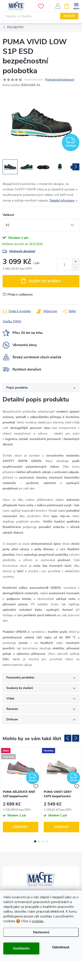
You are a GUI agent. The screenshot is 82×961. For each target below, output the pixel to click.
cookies (38, 921)
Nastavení (41, 932)
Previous (67, 738)
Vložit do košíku (44, 281)
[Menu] (76, 6)
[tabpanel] (20, 791)
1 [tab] (35, 841)
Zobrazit (20, 827)
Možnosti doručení (22, 251)
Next (75, 738)
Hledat (69, 16)
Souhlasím (21, 948)
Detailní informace (62, 200)
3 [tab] (43, 841)
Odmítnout (60, 947)
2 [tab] (39, 841)
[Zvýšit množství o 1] (75, 262)
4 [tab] (47, 841)
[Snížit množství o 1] (75, 268)
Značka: (12, 321)
